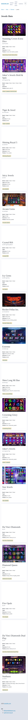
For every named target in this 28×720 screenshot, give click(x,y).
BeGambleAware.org (9, 710)
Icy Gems (5, 289)
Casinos (21, 4)
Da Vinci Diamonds (8, 540)
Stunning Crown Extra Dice (10, 55)
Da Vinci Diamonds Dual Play (10, 652)
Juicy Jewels (6, 189)
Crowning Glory (7, 428)
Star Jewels (5, 500)
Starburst (5, 690)
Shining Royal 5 (7, 156)
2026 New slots (16, 3)
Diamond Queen (7, 578)
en (25, 3)
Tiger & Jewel (6, 123)
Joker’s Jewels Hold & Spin (10, 91)
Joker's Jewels (6, 462)
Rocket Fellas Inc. (7, 323)
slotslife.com (7, 703)
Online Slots (11, 3)
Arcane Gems (6, 222)
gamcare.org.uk (8, 712)
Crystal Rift (5, 256)
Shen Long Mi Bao (7, 394)
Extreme (5, 360)
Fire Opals (5, 617)
